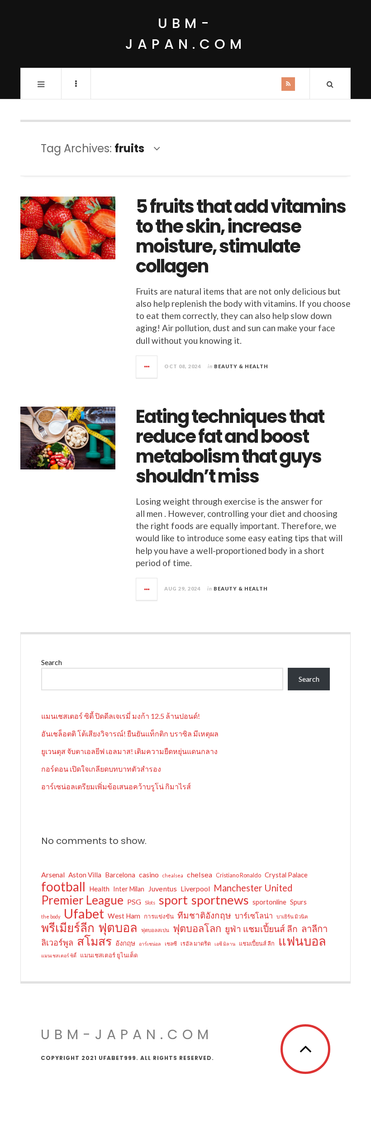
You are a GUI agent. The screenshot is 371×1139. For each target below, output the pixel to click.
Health (99, 889)
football (63, 886)
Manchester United (253, 887)
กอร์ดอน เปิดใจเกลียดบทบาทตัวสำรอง (101, 768)
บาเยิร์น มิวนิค (292, 916)
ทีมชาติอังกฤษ (204, 915)
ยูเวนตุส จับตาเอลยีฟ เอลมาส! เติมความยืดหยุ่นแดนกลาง (129, 751)
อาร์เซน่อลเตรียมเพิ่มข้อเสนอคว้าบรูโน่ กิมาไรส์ (116, 786)
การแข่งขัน (159, 916)
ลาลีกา (314, 928)
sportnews (220, 900)
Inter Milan (128, 889)
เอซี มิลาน (224, 944)
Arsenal (53, 874)
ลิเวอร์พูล (57, 942)
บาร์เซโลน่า (254, 915)
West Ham (124, 916)
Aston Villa (84, 875)
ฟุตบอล (118, 927)
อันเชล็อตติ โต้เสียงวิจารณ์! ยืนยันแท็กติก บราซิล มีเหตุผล (130, 733)
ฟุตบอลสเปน (155, 930)
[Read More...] (147, 367)
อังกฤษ (125, 943)
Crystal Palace (286, 875)
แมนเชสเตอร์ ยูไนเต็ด (109, 955)
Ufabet (84, 913)
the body (50, 916)
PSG (134, 901)
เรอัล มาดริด (196, 943)
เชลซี (171, 943)
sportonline (269, 902)
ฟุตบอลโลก (197, 928)
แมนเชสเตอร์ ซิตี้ (58, 955)
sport (173, 900)
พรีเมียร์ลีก (68, 927)
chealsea (172, 875)
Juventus (162, 888)
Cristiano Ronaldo (238, 875)
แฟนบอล (302, 941)
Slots (150, 902)
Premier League (82, 900)
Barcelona (120, 875)
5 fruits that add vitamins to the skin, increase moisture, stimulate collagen (241, 236)
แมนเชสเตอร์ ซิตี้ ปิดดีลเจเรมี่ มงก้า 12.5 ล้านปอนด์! (120, 716)
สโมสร (94, 941)
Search (51, 662)
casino (149, 874)
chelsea (199, 874)
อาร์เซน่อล (150, 944)
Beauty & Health (241, 366)
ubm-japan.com (185, 34)
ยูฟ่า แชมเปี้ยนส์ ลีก (261, 928)
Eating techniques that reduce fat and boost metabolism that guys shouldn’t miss (230, 446)
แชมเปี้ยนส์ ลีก (257, 943)
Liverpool (195, 889)
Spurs (298, 902)
